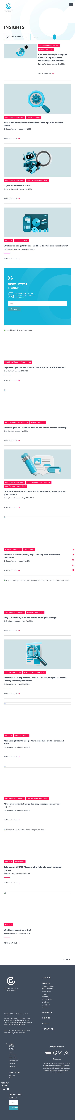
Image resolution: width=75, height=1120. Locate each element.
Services (46, 983)
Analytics (8, 240)
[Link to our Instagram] (73, 560)
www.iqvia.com (60, 1072)
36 (67, 959)
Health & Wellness (11, 362)
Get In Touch (48, 1029)
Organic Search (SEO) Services (48, 987)
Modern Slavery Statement (12, 1033)
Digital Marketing (45, 49)
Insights (46, 1018)
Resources (47, 1012)
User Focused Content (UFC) (37, 180)
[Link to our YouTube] (8, 1089)
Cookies (27, 1030)
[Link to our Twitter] (73, 555)
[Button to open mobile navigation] (70, 5)
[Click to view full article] (20, 60)
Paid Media (46, 991)
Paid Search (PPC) (21, 735)
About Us (46, 978)
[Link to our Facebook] (73, 550)
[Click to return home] (8, 7)
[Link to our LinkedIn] (4, 1089)
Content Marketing (46, 995)
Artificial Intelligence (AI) (48, 45)
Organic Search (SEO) (13, 549)
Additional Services (46, 1006)
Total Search (26, 362)
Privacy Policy (8, 1030)
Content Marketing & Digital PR (16, 422)
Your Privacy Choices (18, 1030)
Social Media (47, 999)
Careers (45, 1023)
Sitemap (23, 1033)
